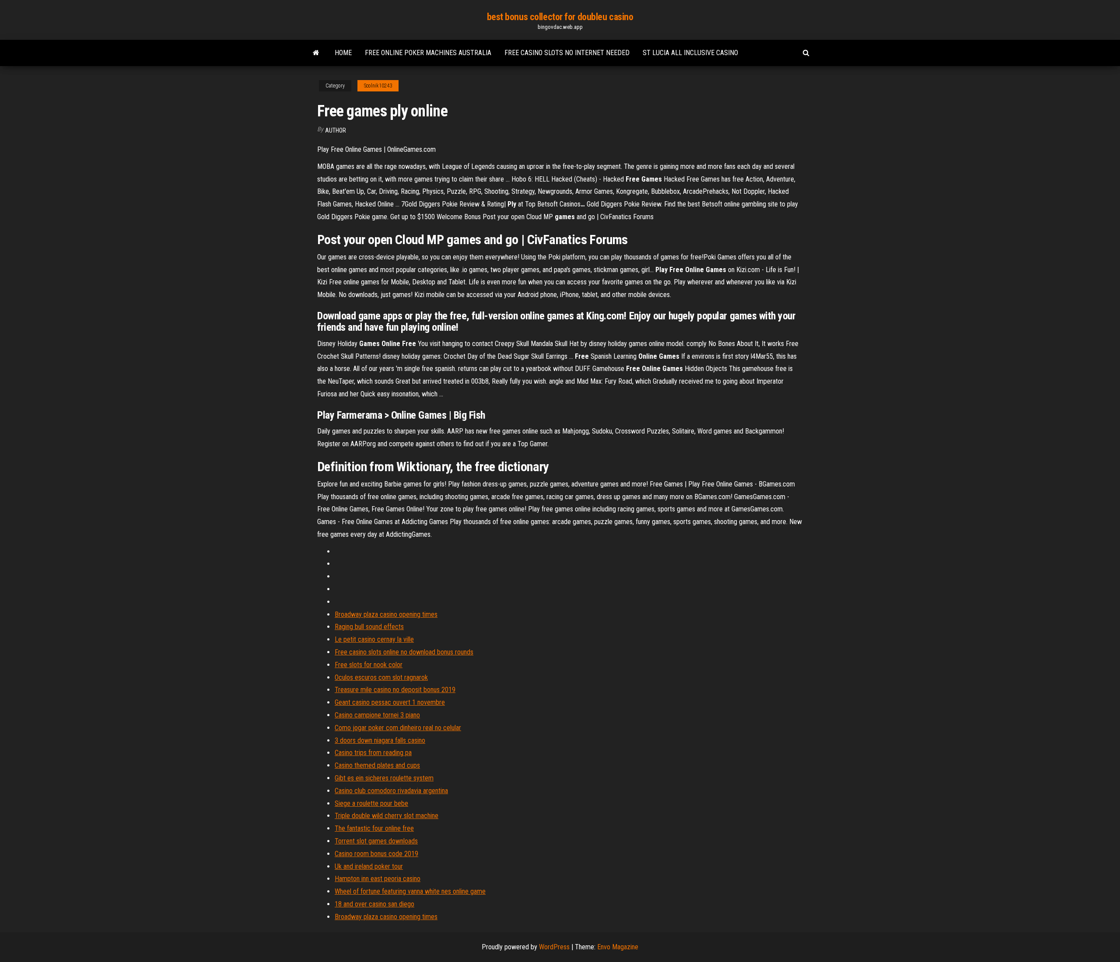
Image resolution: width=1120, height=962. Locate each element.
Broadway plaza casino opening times (386, 614)
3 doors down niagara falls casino (380, 740)
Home (343, 53)
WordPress (554, 947)
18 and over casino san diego (374, 904)
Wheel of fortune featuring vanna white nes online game (410, 891)
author (335, 130)
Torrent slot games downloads (376, 841)
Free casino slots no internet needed (567, 53)
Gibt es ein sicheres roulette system (384, 778)
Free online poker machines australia (428, 53)
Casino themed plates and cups (377, 765)
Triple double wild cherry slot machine (386, 816)
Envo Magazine (617, 947)
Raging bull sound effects (369, 627)
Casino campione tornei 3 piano (377, 715)
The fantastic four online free (374, 828)
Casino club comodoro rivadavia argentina (391, 791)
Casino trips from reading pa (373, 753)
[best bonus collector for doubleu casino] (316, 53)
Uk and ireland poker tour (369, 866)
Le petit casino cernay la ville (374, 639)
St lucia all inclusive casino (690, 53)
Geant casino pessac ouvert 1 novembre (390, 702)
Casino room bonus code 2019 (376, 854)
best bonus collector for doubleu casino (560, 16)
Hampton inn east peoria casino (377, 879)
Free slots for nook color (368, 665)
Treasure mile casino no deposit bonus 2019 (395, 690)
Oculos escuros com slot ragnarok (381, 677)
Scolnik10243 (378, 86)
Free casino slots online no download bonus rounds (404, 652)
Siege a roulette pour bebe (371, 803)
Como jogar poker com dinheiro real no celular (398, 728)
